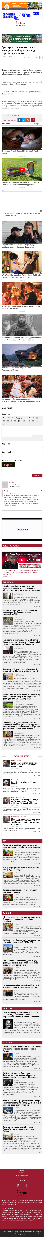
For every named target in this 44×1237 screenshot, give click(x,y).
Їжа (4, 841)
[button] (4, 417)
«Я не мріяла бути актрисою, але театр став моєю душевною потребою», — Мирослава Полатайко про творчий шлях (21, 1014)
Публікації (8, 582)
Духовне (7, 913)
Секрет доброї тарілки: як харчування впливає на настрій (20, 891)
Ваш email (6, 452)
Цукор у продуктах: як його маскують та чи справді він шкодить (21, 868)
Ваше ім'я (6, 444)
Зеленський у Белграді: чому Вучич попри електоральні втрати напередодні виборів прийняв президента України (22, 1102)
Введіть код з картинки (12, 460)
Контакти (22, 1173)
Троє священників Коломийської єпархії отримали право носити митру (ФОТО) (21, 986)
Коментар (6, 414)
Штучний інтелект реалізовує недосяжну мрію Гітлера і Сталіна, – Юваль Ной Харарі (24, 801)
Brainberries (22, 156)
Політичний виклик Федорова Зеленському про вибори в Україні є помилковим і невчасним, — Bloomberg (20, 1075)
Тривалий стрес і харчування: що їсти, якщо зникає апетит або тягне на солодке (21, 846)
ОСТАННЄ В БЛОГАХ (22, 756)
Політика (7, 1042)
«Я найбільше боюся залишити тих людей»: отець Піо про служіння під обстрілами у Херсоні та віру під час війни (21, 588)
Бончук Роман (16, 780)
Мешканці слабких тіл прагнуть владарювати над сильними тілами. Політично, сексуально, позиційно (25, 821)
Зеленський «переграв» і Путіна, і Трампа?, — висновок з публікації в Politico (18, 1129)
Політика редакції (22, 1175)
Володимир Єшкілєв (18, 817)
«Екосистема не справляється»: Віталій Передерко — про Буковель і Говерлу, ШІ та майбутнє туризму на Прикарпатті (21, 641)
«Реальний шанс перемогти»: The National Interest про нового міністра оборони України (22, 1048)
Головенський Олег (18, 797)
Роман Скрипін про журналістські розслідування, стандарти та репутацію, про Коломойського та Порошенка (20, 572)
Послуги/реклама (22, 1178)
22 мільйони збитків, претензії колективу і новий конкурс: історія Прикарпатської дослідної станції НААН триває (22, 696)
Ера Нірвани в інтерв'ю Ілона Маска (24, 783)
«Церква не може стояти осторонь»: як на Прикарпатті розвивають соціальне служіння (21, 919)
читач (11, 482)
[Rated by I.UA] (22, 1185)
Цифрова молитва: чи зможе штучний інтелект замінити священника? (24, 764)
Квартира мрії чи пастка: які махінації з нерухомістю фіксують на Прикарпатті (20, 670)
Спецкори (22, 1180)
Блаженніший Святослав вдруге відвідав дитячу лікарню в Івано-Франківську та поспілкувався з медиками (21, 962)
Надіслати (37, 475)
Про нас (22, 1170)
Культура (7, 1008)
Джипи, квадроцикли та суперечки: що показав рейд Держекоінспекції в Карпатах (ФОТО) (20, 612)
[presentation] (4, 417)
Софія (6, 491)
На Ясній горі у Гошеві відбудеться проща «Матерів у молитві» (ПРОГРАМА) (21, 941)
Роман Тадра (16, 761)
